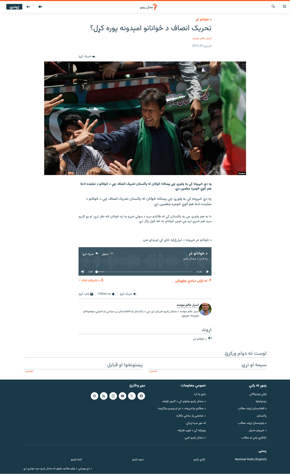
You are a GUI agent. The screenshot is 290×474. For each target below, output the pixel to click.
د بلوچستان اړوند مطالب (252, 423)
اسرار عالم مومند (201, 38)
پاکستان (262, 416)
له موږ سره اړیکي (196, 423)
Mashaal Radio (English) (251, 460)
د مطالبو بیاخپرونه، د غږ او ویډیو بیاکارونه (182, 409)
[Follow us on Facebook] (141, 396)
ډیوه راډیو (137, 460)
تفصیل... (152, 371)
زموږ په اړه (200, 394)
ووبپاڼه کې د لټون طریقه (192, 431)
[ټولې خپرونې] (28, 7)
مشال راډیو (189, 258)
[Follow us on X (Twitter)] (132, 396)
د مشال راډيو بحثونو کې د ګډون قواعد (184, 402)
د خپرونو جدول (258, 431)
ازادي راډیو (199, 460)
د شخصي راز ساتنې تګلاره (191, 416)
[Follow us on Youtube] (122, 396)
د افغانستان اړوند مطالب (252, 409)
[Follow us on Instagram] (113, 396)
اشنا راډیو (76, 460)
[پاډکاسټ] (94, 396)
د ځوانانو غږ (203, 19)
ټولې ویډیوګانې (258, 394)
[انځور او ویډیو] (40, 7)
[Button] (87, 56)
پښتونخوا (261, 402)
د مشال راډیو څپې (195, 438)
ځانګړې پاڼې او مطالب (254, 438)
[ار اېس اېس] (104, 396)
